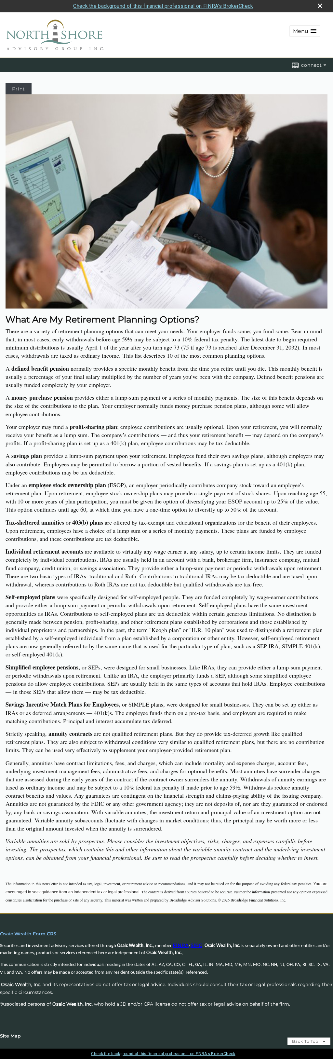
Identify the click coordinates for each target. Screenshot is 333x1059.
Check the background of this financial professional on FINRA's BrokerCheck (163, 6)
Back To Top (306, 1041)
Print (18, 89)
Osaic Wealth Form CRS (28, 934)
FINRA (181, 945)
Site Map (10, 1036)
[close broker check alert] (320, 5)
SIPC (196, 945)
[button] (304, 31)
